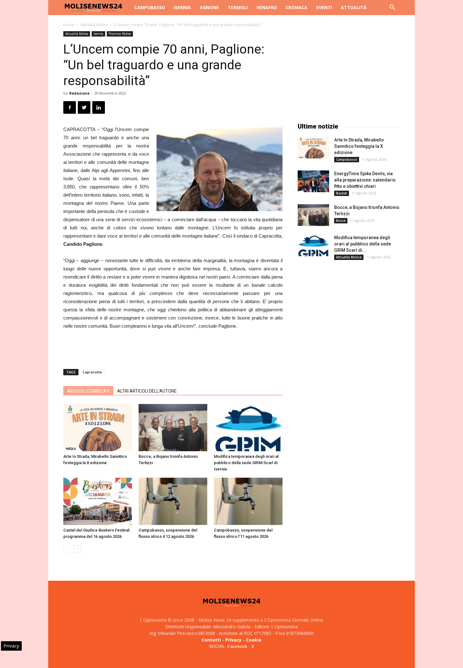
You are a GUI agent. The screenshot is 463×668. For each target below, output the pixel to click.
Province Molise (120, 34)
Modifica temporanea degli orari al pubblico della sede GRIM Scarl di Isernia (246, 462)
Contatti (211, 640)
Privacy (233, 640)
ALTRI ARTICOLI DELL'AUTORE (147, 391)
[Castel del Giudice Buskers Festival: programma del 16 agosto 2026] (97, 501)
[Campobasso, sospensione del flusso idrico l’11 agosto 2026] (248, 501)
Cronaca (296, 7)
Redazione (79, 93)
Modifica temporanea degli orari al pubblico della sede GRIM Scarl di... (362, 244)
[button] (392, 8)
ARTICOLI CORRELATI (88, 391)
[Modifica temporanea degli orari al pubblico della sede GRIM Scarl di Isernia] (248, 427)
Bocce (341, 220)
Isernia (182, 7)
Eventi (324, 7)
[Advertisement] (173, 347)
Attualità (354, 7)
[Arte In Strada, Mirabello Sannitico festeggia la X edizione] (97, 427)
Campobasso (149, 7)
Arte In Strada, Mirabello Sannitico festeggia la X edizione (359, 146)
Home (68, 24)
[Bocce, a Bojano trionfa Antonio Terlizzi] (173, 427)
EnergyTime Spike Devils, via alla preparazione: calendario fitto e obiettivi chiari (365, 180)
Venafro (266, 7)
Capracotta (92, 372)
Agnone (209, 7)
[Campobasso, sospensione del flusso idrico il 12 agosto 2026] (173, 501)
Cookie (253, 640)
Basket (341, 193)
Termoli (238, 7)
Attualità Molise (94, 24)
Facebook (237, 646)
